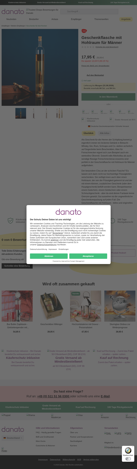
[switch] (128, 458)
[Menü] (132, 447)
